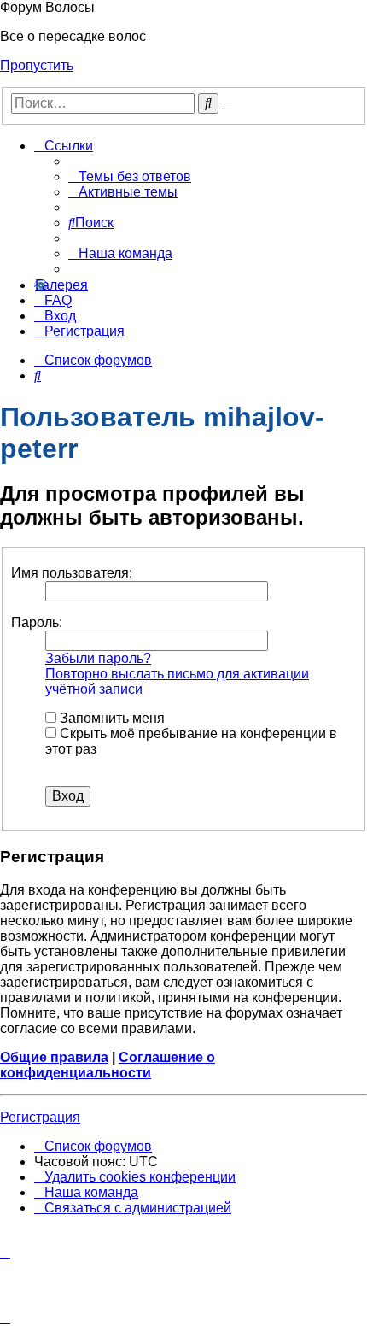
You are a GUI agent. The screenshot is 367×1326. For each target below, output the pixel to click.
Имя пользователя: (71, 573)
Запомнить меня (110, 718)
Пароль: (36, 622)
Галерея (61, 285)
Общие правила (54, 1057)
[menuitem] (129, 176)
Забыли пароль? (98, 658)
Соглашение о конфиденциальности (107, 1065)
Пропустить (36, 65)
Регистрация (40, 1117)
